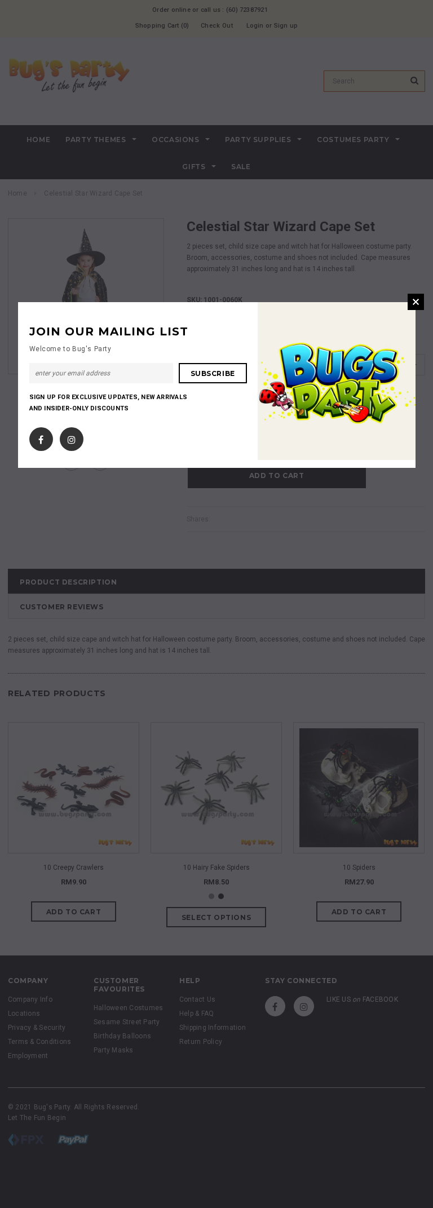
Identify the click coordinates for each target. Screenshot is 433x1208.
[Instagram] (72, 437)
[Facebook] (40, 437)
